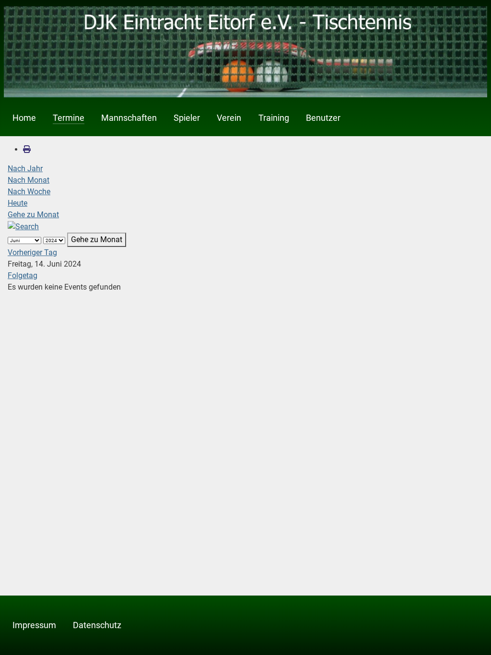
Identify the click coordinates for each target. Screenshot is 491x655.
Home (24, 118)
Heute (17, 203)
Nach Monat (28, 180)
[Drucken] (27, 149)
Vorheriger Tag (32, 252)
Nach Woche (29, 191)
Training (273, 118)
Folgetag (22, 275)
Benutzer (323, 118)
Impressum (34, 625)
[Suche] (23, 226)
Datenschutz (97, 625)
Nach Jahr (25, 168)
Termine (68, 118)
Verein (229, 118)
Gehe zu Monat (33, 214)
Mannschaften (129, 118)
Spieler (187, 118)
